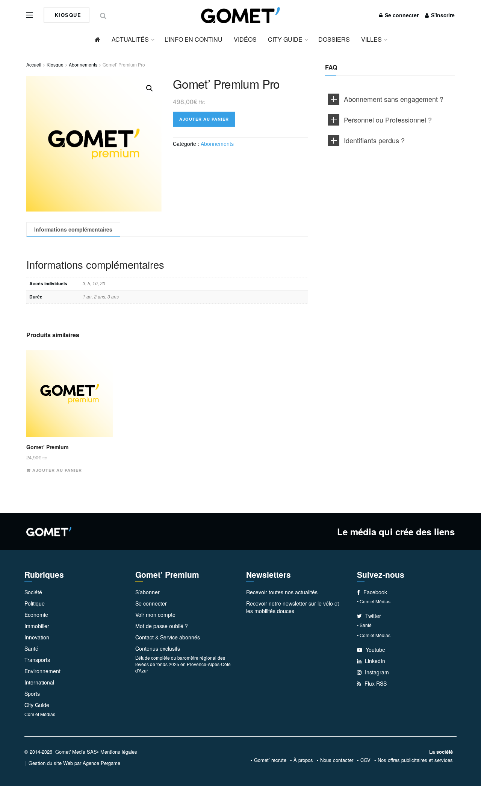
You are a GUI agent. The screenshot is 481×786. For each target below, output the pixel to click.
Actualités (130, 39)
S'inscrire (442, 15)
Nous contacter (336, 759)
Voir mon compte (155, 614)
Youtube (374, 649)
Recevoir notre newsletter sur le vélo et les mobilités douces (292, 607)
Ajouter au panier (204, 119)
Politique (34, 603)
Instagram (376, 672)
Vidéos (245, 39)
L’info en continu (193, 39)
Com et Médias (39, 714)
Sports (32, 693)
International (39, 682)
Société (33, 592)
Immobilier (36, 626)
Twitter (372, 615)
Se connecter (401, 15)
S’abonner (147, 592)
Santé (31, 648)
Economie (36, 614)
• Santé (364, 625)
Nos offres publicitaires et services (415, 759)
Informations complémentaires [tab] (73, 229)
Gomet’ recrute (270, 759)
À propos (303, 759)
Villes (371, 39)
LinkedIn (374, 661)
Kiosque (67, 14)
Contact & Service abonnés (167, 637)
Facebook (374, 592)
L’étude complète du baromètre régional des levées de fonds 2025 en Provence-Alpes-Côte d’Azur (183, 664)
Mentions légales (118, 751)
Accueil (33, 64)
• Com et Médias (373, 601)
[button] (149, 88)
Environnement (42, 671)
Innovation (36, 637)
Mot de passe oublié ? (161, 626)
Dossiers (334, 39)
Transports (37, 659)
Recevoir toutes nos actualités (282, 592)
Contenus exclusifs (157, 648)
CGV (365, 759)
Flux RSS (375, 683)
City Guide (285, 39)
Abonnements (83, 64)
